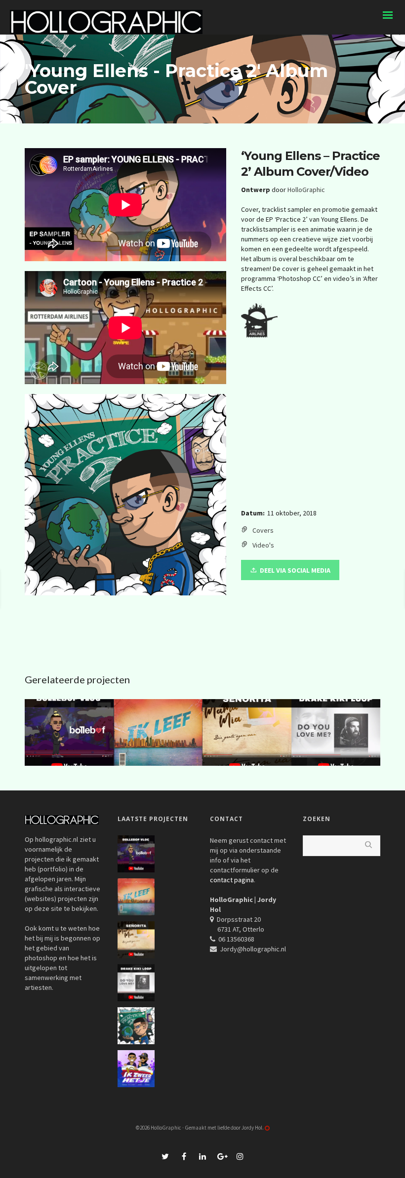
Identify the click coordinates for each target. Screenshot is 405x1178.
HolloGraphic (306, 189)
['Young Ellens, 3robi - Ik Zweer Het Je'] (325, 589)
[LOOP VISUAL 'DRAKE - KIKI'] (64, 589)
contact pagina (232, 879)
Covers (263, 530)
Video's (263, 545)
